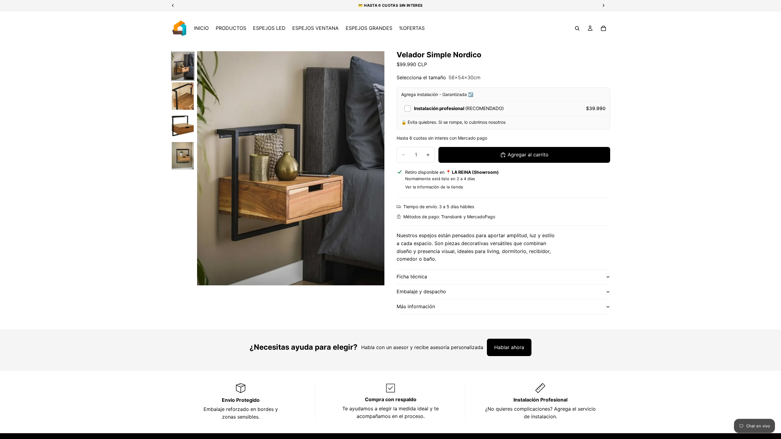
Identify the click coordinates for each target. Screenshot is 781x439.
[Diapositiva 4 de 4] (183, 156)
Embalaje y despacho (421, 291)
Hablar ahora (509, 347)
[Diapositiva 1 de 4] (183, 66)
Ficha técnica (412, 276)
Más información (416, 306)
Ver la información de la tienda (434, 186)
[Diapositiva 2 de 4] (183, 96)
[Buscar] (577, 28)
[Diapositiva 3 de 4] (183, 126)
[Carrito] (603, 28)
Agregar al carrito (528, 155)
